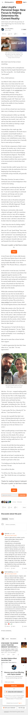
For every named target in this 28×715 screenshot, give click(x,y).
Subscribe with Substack (15, 692)
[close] (23, 665)
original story (18, 90)
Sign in (24, 2)
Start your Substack (10, 707)
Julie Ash (7, 533)
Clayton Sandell (9, 28)
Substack (6, 711)
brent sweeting (9, 572)
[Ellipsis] (26, 533)
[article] (14, 648)
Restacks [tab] (11, 519)
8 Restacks (19, 502)
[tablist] (8, 518)
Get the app (22, 707)
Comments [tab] (5, 519)
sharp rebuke (5, 302)
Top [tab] (3, 638)
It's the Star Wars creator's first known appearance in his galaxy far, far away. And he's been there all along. (10, 649)
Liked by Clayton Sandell (11, 535)
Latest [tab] (7, 638)
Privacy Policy (19, 698)
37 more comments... (6, 630)
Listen (24, 29)
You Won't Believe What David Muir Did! (9, 659)
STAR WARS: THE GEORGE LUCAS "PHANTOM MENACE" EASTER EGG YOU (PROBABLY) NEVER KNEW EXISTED (10, 645)
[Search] (25, 638)
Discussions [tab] (13, 638)
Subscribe (19, 2)
